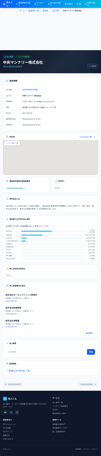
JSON (94, 66)
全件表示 (89, 333)
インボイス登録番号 (60, 406)
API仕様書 (7, 428)
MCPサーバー (8, 431)
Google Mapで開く (86, 137)
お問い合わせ (91, 4)
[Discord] (5, 412)
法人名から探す (55, 4)
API (80, 4)
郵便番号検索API (58, 424)
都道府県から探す (24, 4)
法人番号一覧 (57, 402)
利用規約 (78, 449)
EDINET (70, 4)
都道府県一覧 (33, 10)
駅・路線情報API (58, 431)
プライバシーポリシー (90, 449)
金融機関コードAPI (59, 428)
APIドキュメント (9, 424)
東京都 (45, 10)
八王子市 (55, 10)
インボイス (40, 4)
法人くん (9, 4)
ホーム (22, 10)
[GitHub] (17, 412)
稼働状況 (6, 435)
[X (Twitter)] (11, 412)
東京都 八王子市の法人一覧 (18, 371)
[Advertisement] (50, 32)
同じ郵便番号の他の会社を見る (44, 102)
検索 (91, 352)
